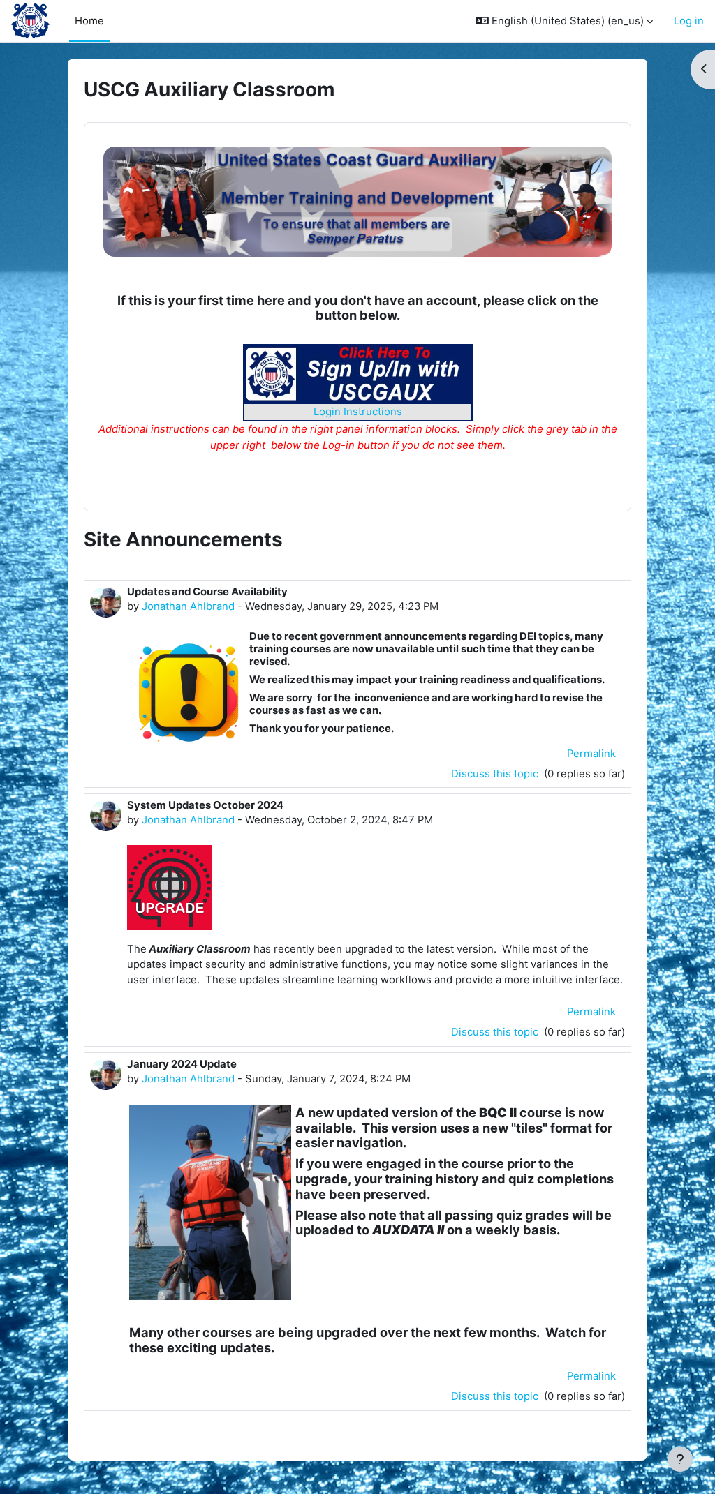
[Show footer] (680, 1459)
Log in (689, 21)
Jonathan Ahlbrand (188, 606)
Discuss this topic (496, 774)
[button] (564, 21)
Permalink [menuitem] (591, 753)
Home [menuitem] (89, 21)
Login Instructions (358, 411)
